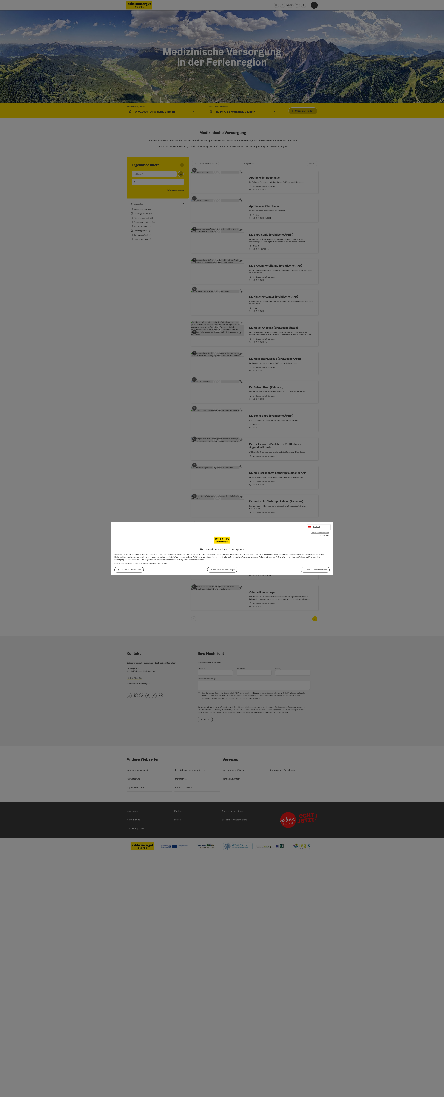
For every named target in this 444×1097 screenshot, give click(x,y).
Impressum (324, 535)
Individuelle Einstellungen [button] (224, 570)
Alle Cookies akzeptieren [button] (317, 570)
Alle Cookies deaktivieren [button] (130, 570)
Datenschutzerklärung (320, 532)
